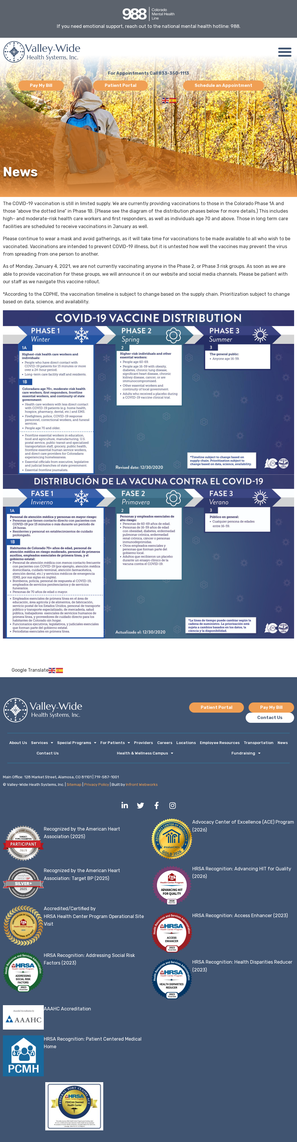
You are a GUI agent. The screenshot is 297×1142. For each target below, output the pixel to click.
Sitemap (74, 784)
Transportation (259, 743)
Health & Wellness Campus (142, 753)
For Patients (112, 743)
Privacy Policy (96, 784)
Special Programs (74, 743)
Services (39, 743)
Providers (143, 743)
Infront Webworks (142, 784)
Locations (186, 743)
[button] (285, 52)
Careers (164, 743)
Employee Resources (220, 743)
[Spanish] (173, 100)
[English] (165, 100)
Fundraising (243, 753)
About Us (18, 743)
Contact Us (48, 753)
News (283, 743)
